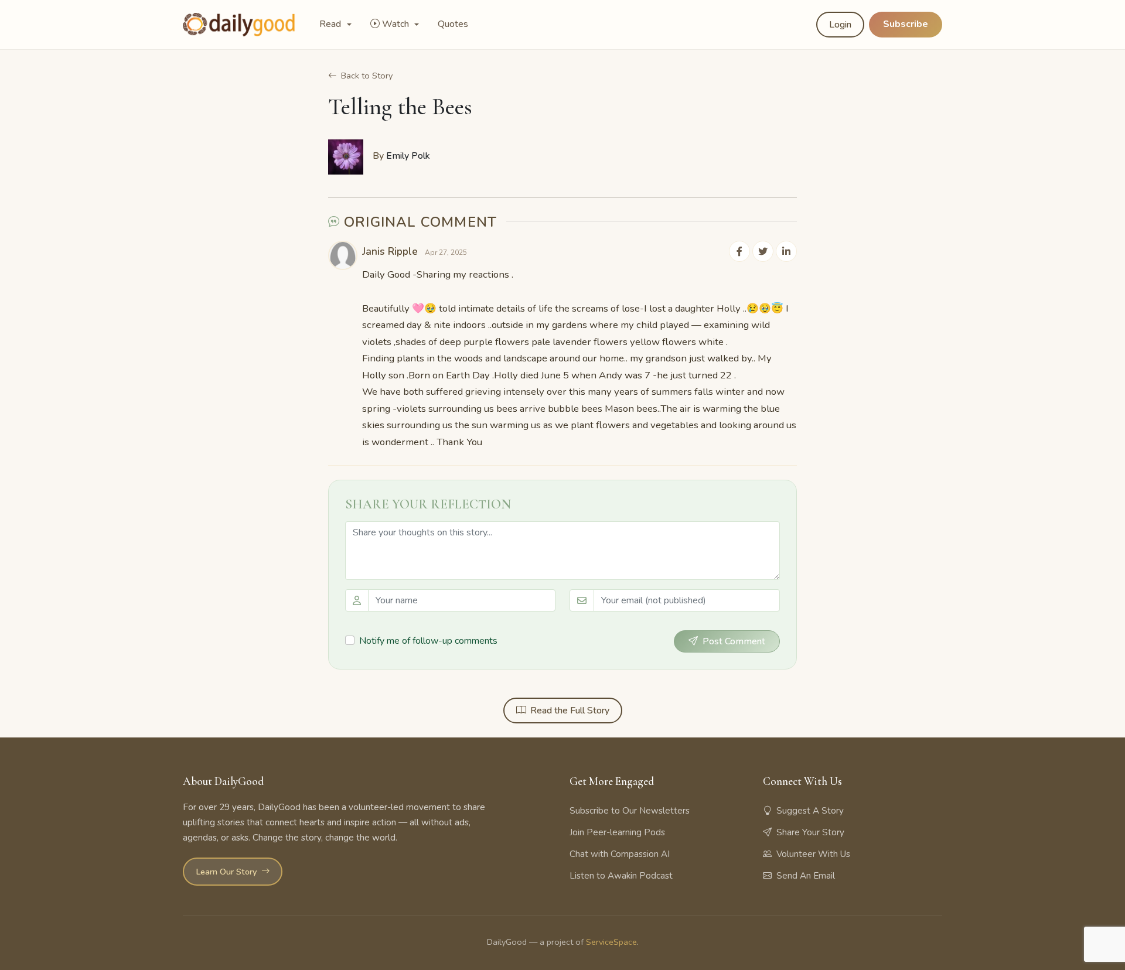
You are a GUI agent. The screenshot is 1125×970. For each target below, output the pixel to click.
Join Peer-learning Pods (617, 832)
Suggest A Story (810, 811)
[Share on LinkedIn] (786, 251)
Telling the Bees (400, 107)
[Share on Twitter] (762, 251)
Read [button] (331, 24)
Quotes (453, 24)
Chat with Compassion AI (620, 854)
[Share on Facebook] (739, 251)
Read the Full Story (569, 710)
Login (840, 24)
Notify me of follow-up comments (428, 640)
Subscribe (905, 24)
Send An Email (805, 876)
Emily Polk (408, 155)
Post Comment (734, 641)
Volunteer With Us (813, 854)
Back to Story (367, 75)
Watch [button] (396, 24)
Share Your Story (810, 832)
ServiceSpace (611, 942)
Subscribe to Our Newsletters (630, 811)
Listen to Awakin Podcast (621, 876)
